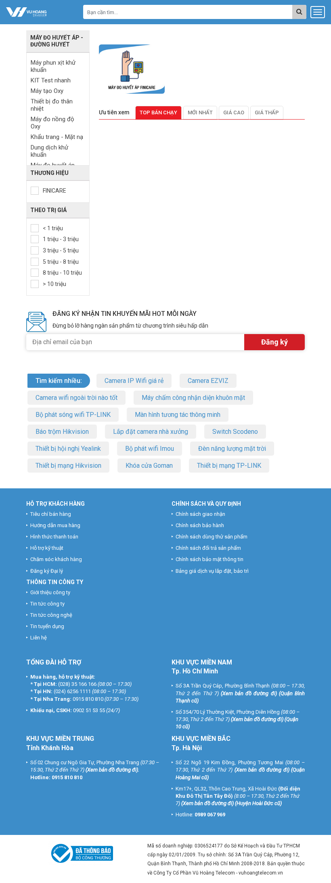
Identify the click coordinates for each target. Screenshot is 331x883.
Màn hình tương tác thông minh (177, 414)
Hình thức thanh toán (54, 537)
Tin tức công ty (47, 604)
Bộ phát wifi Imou (149, 448)
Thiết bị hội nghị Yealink (68, 448)
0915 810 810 (88, 699)
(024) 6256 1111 (72, 691)
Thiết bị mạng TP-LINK (229, 465)
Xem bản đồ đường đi (248, 693)
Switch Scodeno (235, 431)
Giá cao (233, 112)
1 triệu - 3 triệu (61, 239)
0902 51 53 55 (89, 710)
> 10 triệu (54, 284)
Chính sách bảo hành (200, 525)
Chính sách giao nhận (200, 514)
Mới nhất (200, 112)
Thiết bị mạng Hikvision (68, 465)
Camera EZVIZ (208, 381)
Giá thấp (267, 112)
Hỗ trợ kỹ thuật (46, 548)
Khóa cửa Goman (149, 465)
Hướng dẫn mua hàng (55, 525)
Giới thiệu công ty (50, 592)
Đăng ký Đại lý (46, 571)
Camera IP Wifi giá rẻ (134, 381)
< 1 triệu (53, 228)
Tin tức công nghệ (51, 615)
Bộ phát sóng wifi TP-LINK (73, 414)
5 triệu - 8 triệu (61, 262)
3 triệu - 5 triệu (61, 250)
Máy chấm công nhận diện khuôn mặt (193, 398)
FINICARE (54, 190)
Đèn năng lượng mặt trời (232, 448)
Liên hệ (38, 638)
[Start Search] (299, 12)
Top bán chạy (158, 112)
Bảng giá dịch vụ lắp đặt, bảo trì (212, 571)
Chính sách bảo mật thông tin (209, 559)
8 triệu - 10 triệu (62, 272)
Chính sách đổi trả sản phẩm (208, 548)
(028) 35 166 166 (77, 684)
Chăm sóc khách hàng (56, 559)
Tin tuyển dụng (47, 626)
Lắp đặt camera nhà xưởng (150, 431)
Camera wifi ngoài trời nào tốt (76, 398)
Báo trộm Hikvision (62, 431)
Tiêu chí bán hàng (50, 514)
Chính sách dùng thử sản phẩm (211, 537)
